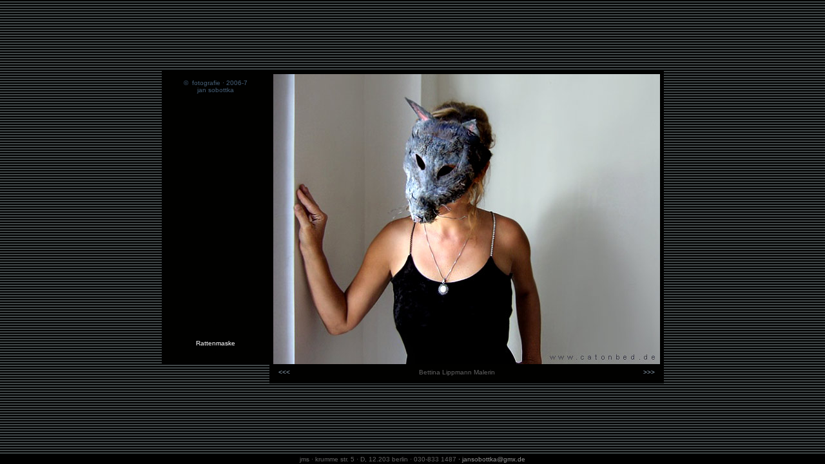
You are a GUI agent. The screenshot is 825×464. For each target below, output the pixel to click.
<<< (284, 372)
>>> (649, 372)
